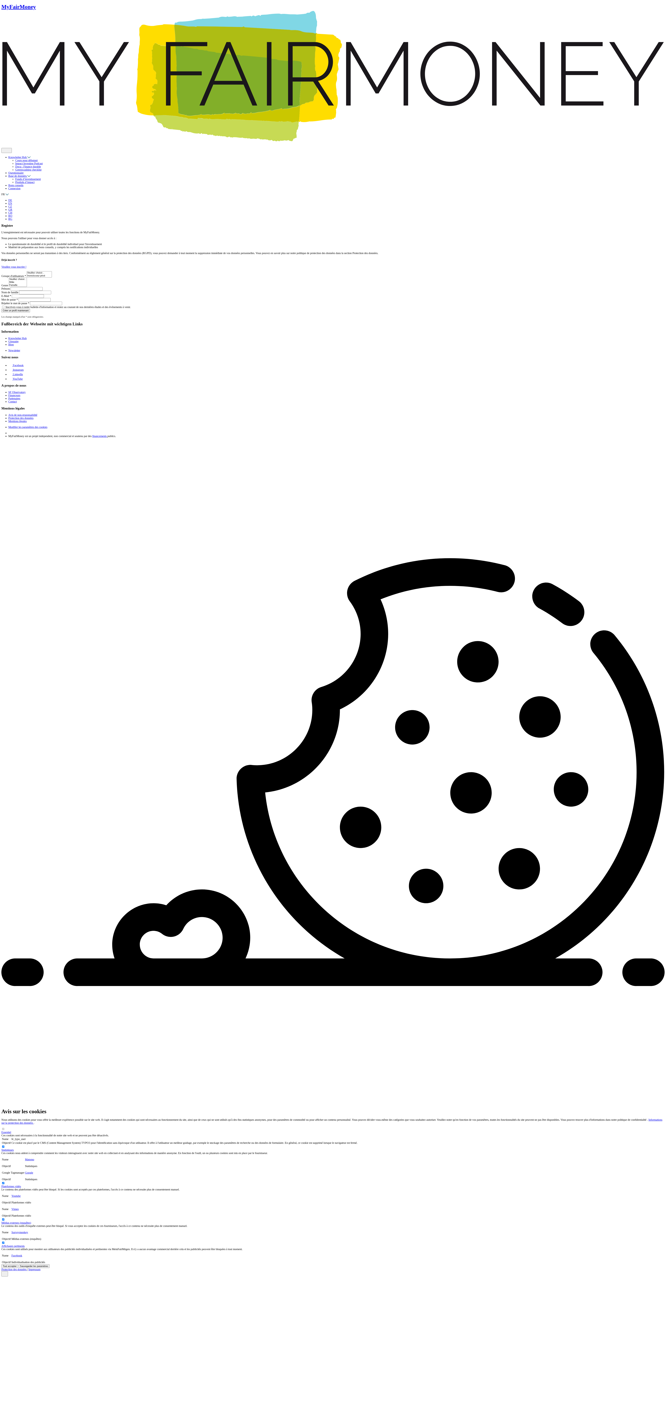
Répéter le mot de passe (15, 303)
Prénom (6, 288)
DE (10, 200)
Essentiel (6, 1132)
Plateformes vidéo (11, 1186)
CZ (10, 206)
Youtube (16, 1195)
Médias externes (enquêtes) (16, 1222)
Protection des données (14, 1269)
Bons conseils (15, 185)
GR (10, 209)
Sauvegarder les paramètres (34, 1266)
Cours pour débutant (26, 160)
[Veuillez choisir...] (39, 272)
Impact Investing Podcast (29, 163)
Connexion (14, 188)
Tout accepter (9, 1266)
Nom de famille (10, 292)
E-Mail (6, 295)
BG (10, 218)
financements (99, 436)
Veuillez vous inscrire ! (13, 266)
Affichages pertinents (13, 1246)
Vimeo (15, 1209)
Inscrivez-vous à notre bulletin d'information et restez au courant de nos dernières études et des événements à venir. (68, 307)
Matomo (29, 1159)
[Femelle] (18, 285)
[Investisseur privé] (39, 275)
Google (29, 1172)
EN (10, 203)
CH (10, 212)
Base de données (17, 175)
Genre (5, 285)
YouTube (17, 378)
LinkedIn (17, 374)
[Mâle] (18, 282)
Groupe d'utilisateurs (13, 276)
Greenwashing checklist (28, 169)
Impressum (34, 1269)
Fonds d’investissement (28, 179)
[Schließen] (4, 1273)
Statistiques (7, 1149)
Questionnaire (16, 172)
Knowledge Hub (17, 157)
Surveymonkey (19, 1232)
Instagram (18, 369)
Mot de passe (9, 299)
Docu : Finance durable (28, 166)
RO (10, 215)
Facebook (18, 365)
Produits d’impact (25, 182)
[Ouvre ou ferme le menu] (6, 150)
